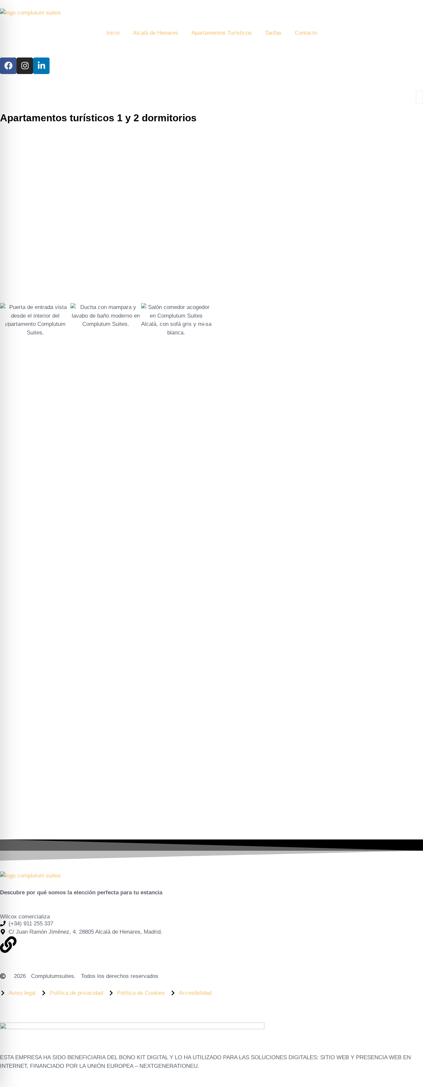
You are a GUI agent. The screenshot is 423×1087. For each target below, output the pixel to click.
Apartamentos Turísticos (221, 33)
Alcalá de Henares (155, 33)
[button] (7, 324)
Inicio (113, 33)
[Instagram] (25, 66)
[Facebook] (8, 66)
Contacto (306, 33)
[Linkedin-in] (41, 66)
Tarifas (273, 33)
